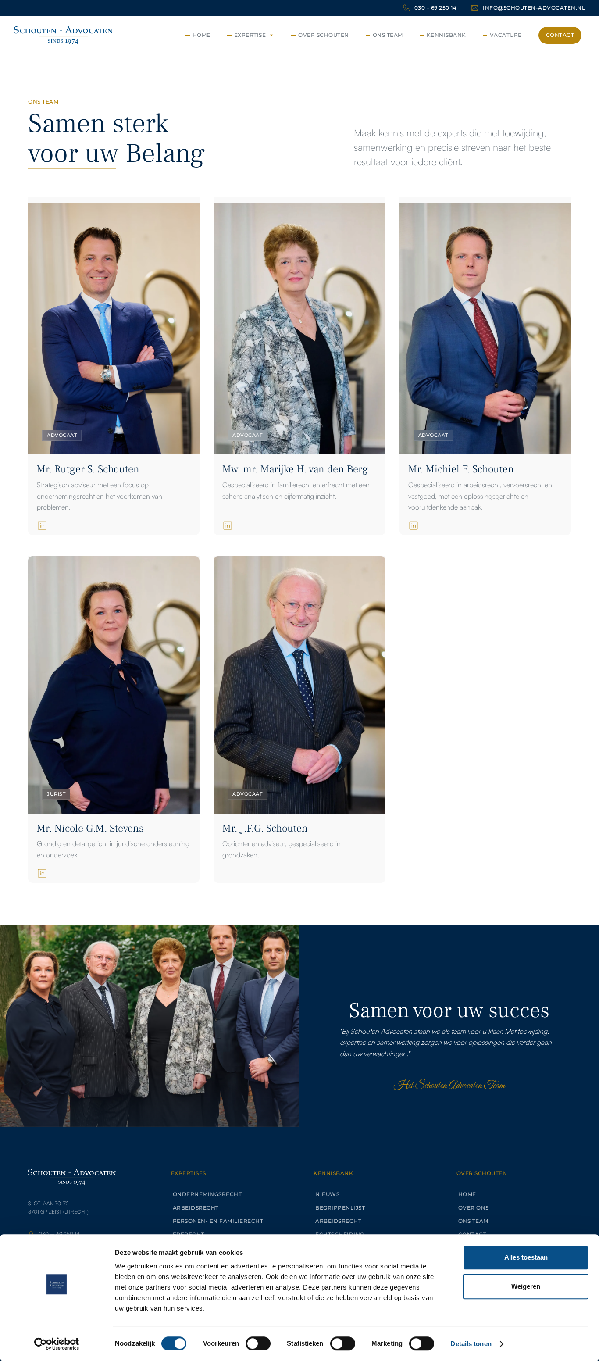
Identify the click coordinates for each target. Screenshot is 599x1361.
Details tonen (470, 1343)
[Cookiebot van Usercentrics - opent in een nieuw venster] (56, 1343)
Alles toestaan (526, 1257)
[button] (252, 35)
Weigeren (525, 1286)
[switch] (258, 1343)
